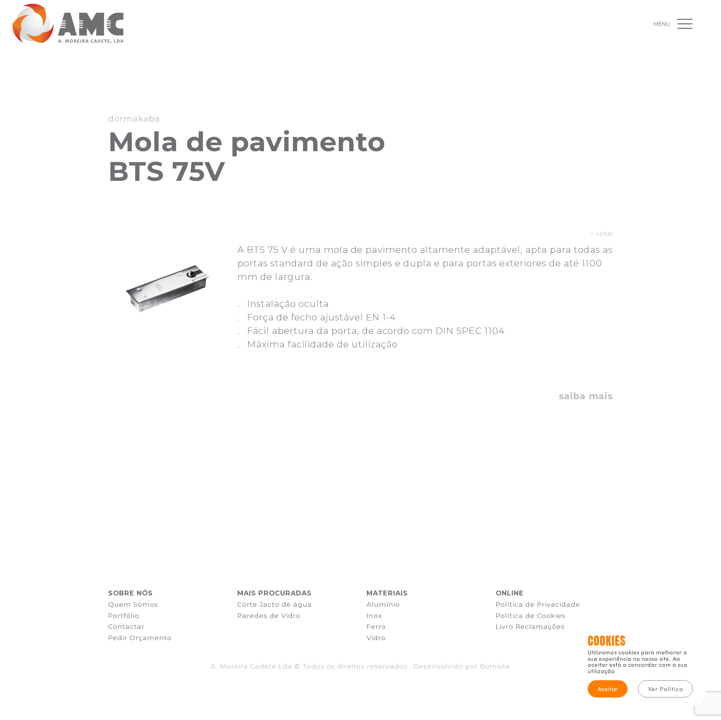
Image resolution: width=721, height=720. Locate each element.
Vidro (376, 638)
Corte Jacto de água (274, 604)
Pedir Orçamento (140, 638)
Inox (374, 615)
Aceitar (607, 689)
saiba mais (586, 396)
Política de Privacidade (538, 604)
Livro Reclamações (530, 626)
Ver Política (665, 689)
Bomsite (495, 666)
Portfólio (123, 615)
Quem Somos (133, 604)
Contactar (126, 626)
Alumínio (383, 604)
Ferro (376, 626)
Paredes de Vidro (268, 615)
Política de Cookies (531, 615)
